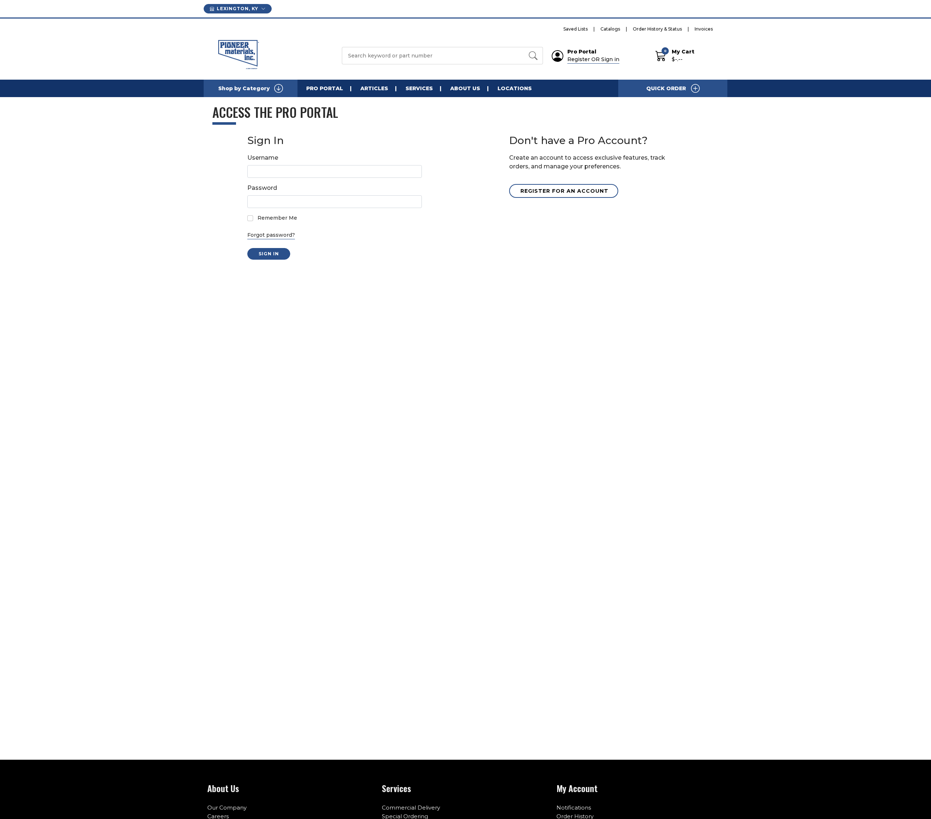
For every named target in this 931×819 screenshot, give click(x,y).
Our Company (227, 807)
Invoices (704, 29)
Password (262, 187)
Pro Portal (324, 88)
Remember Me (277, 218)
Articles (374, 88)
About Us (465, 88)
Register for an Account (564, 191)
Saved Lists (575, 29)
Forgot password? (271, 235)
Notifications (573, 807)
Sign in (269, 253)
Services (419, 88)
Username (262, 157)
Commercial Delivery (411, 807)
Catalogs (610, 29)
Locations (515, 88)
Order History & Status (657, 29)
